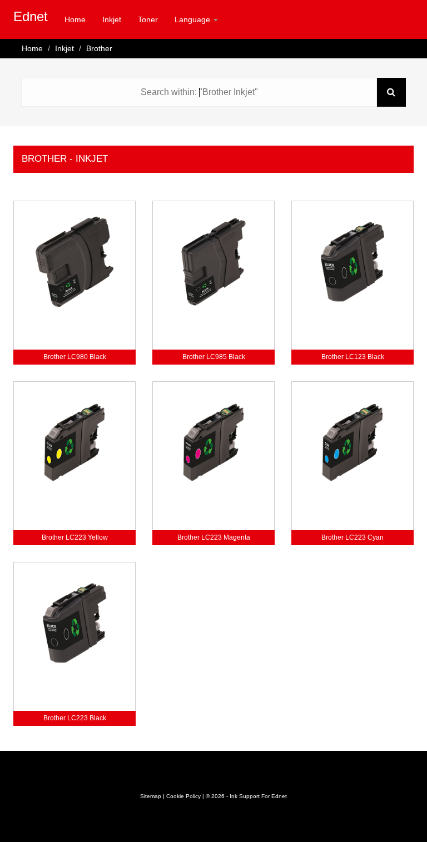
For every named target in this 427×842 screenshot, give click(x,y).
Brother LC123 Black (352, 357)
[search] (391, 92)
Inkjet (111, 19)
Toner (148, 19)
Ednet (30, 16)
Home (75, 19)
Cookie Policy (183, 796)
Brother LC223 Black (74, 718)
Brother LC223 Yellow (75, 537)
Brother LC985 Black (213, 357)
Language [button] (193, 19)
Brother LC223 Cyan (352, 537)
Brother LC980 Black (74, 357)
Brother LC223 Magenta (213, 537)
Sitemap (150, 796)
